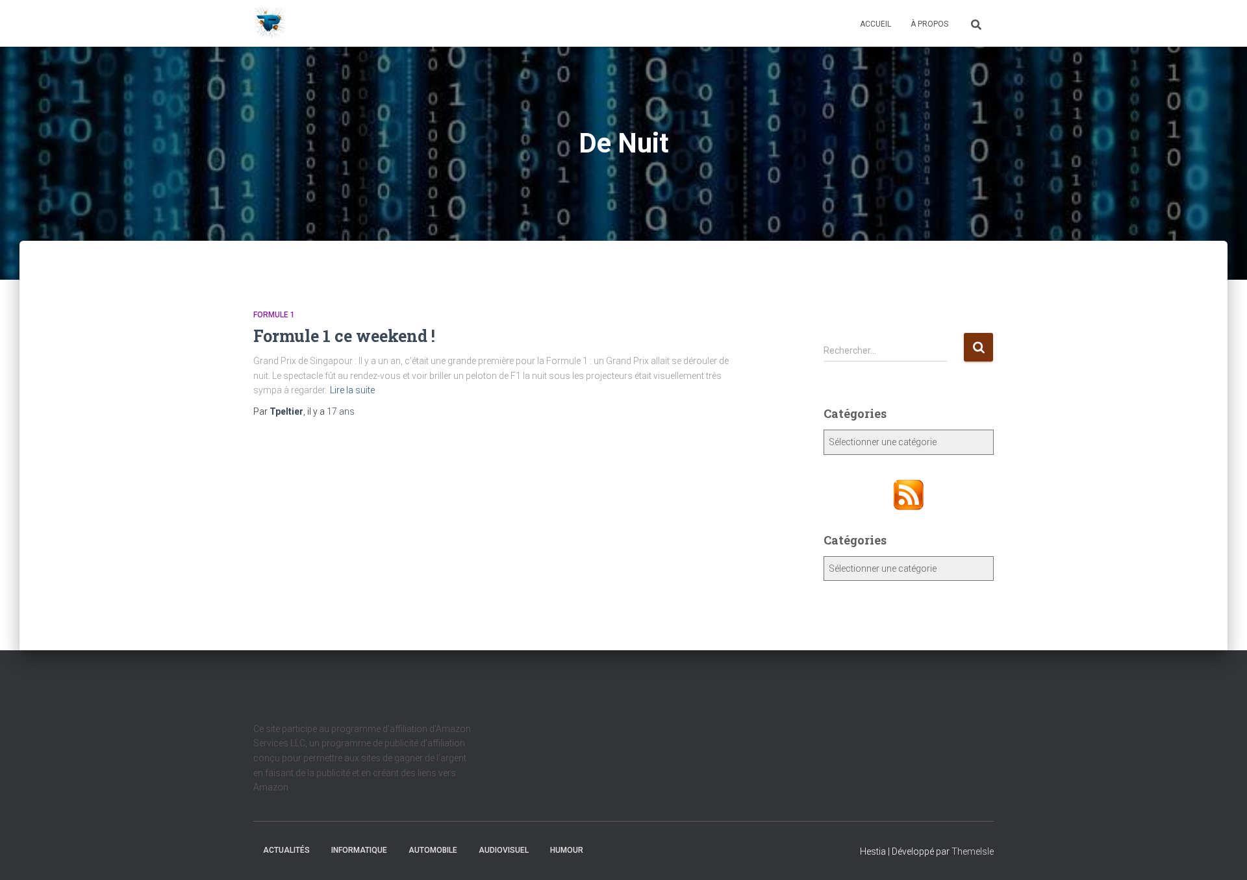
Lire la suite (352, 390)
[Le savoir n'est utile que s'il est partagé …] (270, 23)
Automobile (433, 850)
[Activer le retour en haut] (1221, 854)
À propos (929, 24)
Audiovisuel (504, 850)
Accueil (875, 24)
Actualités (286, 850)
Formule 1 (274, 314)
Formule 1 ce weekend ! (344, 336)
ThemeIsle (972, 851)
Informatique (359, 850)
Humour (566, 850)
